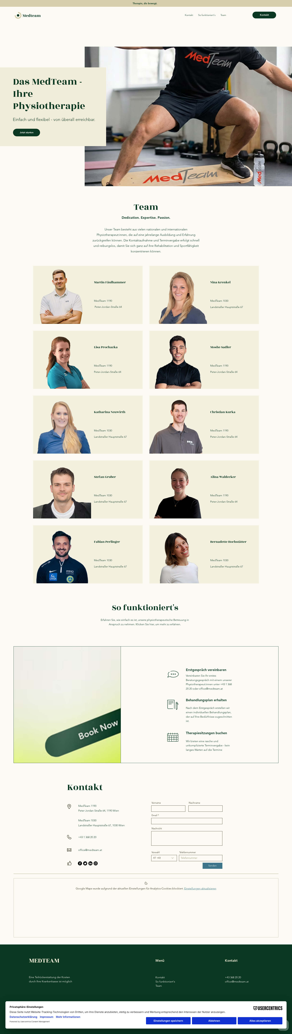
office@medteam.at (211, 688)
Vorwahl (156, 852)
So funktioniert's (165, 981)
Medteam (31, 16)
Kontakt (160, 977)
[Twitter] (85, 863)
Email (154, 815)
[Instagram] (96, 863)
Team (158, 985)
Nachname (194, 803)
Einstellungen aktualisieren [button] (200, 888)
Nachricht (157, 828)
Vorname (156, 803)
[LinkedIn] (90, 863)
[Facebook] (80, 863)
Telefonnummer (187, 852)
